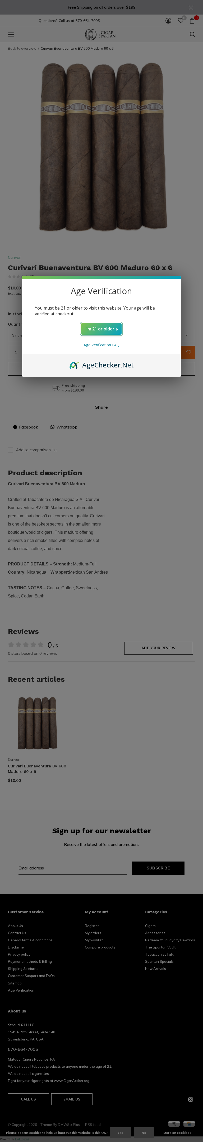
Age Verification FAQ (101, 344)
